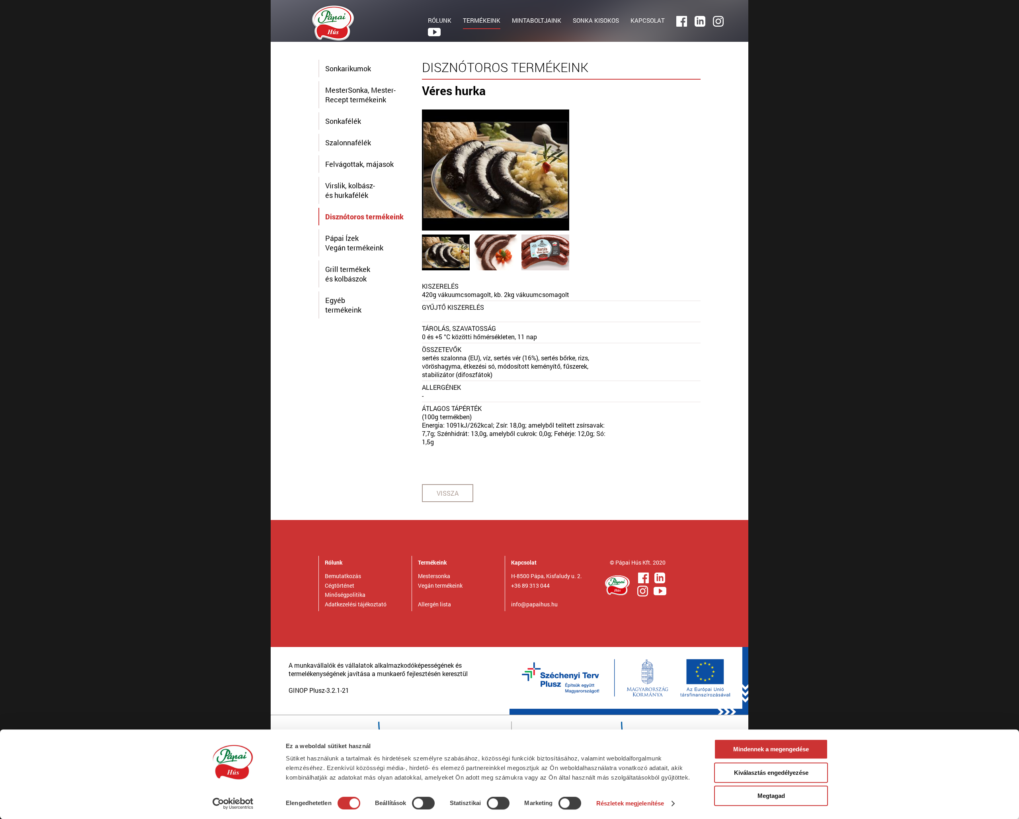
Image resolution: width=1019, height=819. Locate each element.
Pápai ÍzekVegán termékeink (354, 242)
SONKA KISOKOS (596, 20)
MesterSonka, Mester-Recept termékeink (360, 94)
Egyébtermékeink (343, 305)
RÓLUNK (439, 20)
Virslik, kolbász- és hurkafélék (350, 190)
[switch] (423, 803)
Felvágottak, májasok (359, 164)
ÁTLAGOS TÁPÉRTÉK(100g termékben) (452, 412)
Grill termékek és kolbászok (347, 273)
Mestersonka (434, 576)
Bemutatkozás (343, 576)
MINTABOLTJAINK (536, 20)
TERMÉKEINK (481, 20)
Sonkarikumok (348, 68)
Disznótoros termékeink (364, 216)
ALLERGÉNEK (441, 387)
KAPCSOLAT (648, 20)
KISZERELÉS (440, 286)
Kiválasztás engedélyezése (771, 772)
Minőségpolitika (345, 594)
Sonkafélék (343, 121)
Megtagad (771, 795)
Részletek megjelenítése (630, 803)
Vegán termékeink (440, 585)
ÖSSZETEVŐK (441, 349)
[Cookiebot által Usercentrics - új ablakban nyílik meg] (233, 803)
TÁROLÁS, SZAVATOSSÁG (459, 328)
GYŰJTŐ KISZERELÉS (453, 307)
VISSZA (448, 493)
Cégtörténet (339, 585)
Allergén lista (434, 604)
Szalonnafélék (348, 142)
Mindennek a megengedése (771, 749)
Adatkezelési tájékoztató (356, 604)
